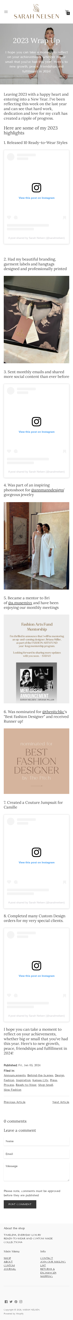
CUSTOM (9, 1265)
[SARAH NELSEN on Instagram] (20, 1301)
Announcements (15, 1075)
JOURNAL (10, 1269)
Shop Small (45, 1085)
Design (59, 1075)
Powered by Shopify (14, 1313)
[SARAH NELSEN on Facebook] (6, 1301)
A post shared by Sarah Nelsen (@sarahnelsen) (36, 237)
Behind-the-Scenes (40, 1075)
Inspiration (23, 1080)
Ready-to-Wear (26, 1085)
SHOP (7, 1258)
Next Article (60, 1102)
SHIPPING (46, 1276)
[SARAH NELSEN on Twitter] (11, 1301)
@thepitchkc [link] (53, 711)
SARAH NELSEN (31, 1309)
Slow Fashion (12, 1089)
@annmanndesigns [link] (47, 489)
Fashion (9, 1080)
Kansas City (40, 1080)
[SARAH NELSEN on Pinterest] (15, 1301)
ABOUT (8, 1261)
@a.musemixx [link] (20, 602)
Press (53, 1080)
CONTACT (46, 1258)
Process (9, 1085)
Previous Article (14, 1102)
